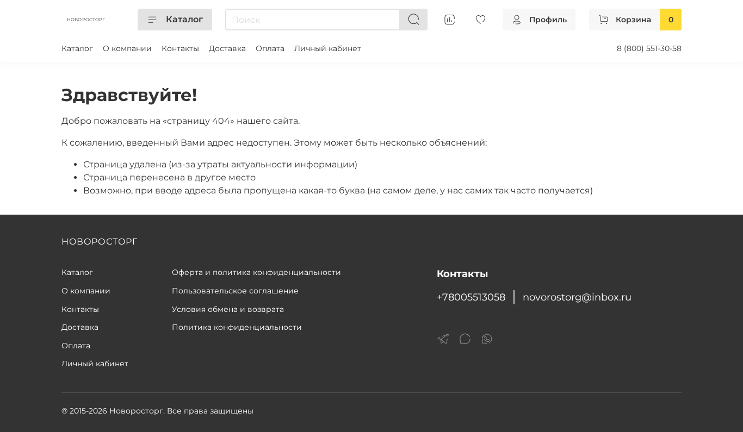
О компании (127, 48)
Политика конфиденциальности (237, 327)
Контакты (180, 48)
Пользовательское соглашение (235, 291)
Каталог (184, 19)
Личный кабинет (327, 48)
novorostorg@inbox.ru (577, 297)
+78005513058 (471, 297)
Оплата (270, 48)
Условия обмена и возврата (228, 309)
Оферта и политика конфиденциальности (256, 272)
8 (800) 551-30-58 (649, 48)
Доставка (227, 48)
